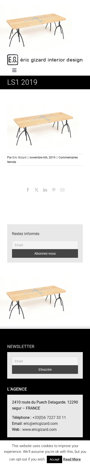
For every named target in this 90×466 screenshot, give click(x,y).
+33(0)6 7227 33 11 (49, 417)
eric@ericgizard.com (41, 423)
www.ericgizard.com (39, 429)
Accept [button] (54, 459)
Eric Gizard (19, 157)
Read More (72, 459)
